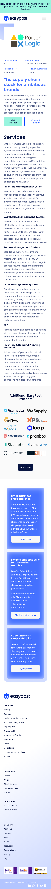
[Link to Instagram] (33, 886)
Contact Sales (10, 809)
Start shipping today (25, 615)
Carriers (7, 714)
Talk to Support (11, 805)
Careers (7, 833)
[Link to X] (45, 886)
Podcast (7, 841)
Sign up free (25, 668)
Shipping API (9, 726)
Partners (7, 756)
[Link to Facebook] (37, 886)
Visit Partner (13, 121)
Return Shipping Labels (14, 722)
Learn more (26, 539)
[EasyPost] (21, 18)
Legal (6, 858)
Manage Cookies (29, 883)
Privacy (7, 854)
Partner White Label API (14, 752)
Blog (6, 837)
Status (7, 792)
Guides (7, 775)
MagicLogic (9, 748)
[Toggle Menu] (44, 18)
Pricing (7, 709)
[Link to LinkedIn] (30, 886)
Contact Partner (35, 121)
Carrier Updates (11, 788)
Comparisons (10, 850)
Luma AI (7, 743)
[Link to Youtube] (41, 886)
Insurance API (10, 739)
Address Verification (13, 735)
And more (25, 467)
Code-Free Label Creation (15, 718)
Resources (8, 846)
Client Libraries (10, 784)
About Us (8, 829)
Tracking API (9, 731)
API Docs (8, 780)
